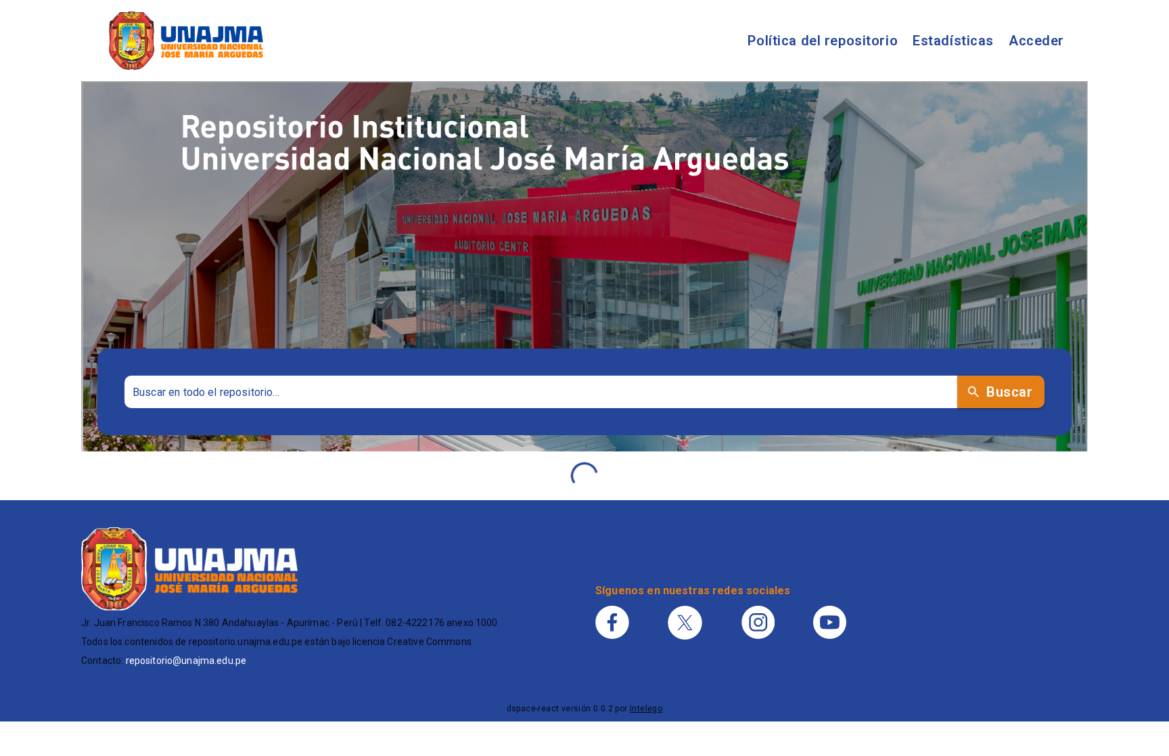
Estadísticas (953, 40)
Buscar (1009, 392)
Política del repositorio (823, 40)
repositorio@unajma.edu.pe (186, 660)
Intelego (646, 708)
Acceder (1036, 40)
